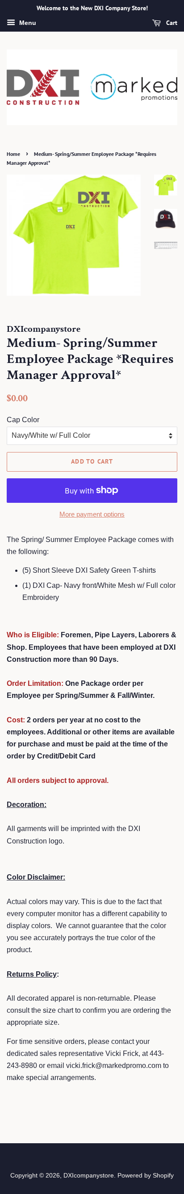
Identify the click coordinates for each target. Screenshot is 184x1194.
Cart (170, 23)
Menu (26, 22)
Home (13, 154)
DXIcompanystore (88, 1175)
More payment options (92, 514)
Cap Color (23, 420)
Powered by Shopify (145, 1175)
